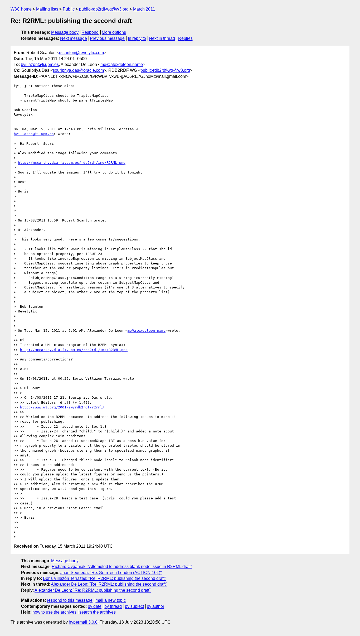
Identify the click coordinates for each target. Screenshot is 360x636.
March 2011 (144, 9)
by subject (134, 606)
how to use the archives (54, 612)
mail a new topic (110, 600)
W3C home (21, 9)
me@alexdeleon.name (121, 64)
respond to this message (70, 600)
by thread (113, 606)
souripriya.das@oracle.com (78, 70)
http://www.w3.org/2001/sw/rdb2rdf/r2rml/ (62, 407)
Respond (90, 32)
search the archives (97, 612)
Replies (185, 38)
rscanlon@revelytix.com (81, 52)
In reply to (137, 38)
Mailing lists (47, 9)
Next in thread (162, 38)
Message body (65, 32)
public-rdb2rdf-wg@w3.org (104, 9)
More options (114, 32)
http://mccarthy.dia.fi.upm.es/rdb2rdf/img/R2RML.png (71, 163)
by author (155, 606)
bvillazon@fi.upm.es (40, 64)
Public (69, 9)
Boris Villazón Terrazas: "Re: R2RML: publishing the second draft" (104, 578)
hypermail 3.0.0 (83, 622)
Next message (73, 38)
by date (94, 606)
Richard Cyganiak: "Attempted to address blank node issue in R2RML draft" (122, 566)
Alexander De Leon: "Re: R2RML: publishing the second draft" (109, 584)
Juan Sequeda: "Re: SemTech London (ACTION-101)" (111, 572)
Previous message (107, 38)
